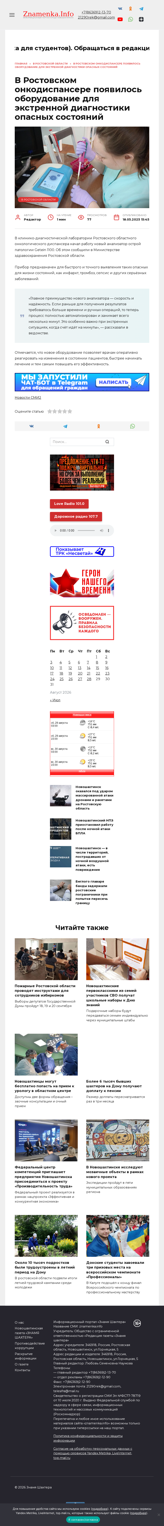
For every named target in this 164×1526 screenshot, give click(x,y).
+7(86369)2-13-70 (96, 12)
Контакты (22, 1370)
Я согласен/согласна (83, 1519)
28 (89, 679)
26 (71, 679)
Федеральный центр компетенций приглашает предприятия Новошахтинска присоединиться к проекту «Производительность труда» (43, 1176)
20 (80, 673)
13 (79, 668)
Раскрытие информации (25, 1356)
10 (52, 668)
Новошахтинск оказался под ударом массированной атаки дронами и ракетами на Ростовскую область (94, 798)
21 (88, 673)
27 (80, 679)
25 (62, 679)
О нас (19, 1322)
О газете (22, 1364)
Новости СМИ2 (28, 398)
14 (88, 668)
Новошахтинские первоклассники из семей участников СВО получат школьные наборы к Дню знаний (111, 995)
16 (106, 668)
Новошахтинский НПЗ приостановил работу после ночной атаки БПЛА (94, 827)
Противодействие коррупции (30, 1346)
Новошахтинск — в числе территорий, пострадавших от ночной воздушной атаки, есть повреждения (92, 859)
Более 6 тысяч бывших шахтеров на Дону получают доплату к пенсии (114, 1086)
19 (70, 673)
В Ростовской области (38, 199)
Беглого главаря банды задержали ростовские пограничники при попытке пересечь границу (92, 892)
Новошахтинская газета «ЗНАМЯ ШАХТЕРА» (29, 1332)
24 (52, 679)
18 (61, 673)
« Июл (55, 700)
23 (107, 673)
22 (98, 673)
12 (70, 668)
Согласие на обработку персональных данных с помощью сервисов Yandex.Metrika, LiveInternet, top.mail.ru (92, 1453)
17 (52, 673)
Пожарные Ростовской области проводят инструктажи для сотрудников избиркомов (45, 990)
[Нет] (159, 1515)
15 (97, 668)
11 (61, 668)
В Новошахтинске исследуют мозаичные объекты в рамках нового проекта (115, 1172)
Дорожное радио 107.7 (76, 517)
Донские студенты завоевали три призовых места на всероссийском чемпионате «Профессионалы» (115, 1269)
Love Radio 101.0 (69, 504)
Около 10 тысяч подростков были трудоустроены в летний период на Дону (45, 1267)
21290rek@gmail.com (96, 17)
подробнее (99, 1508)
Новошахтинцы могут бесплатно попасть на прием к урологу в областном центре (44, 1086)
